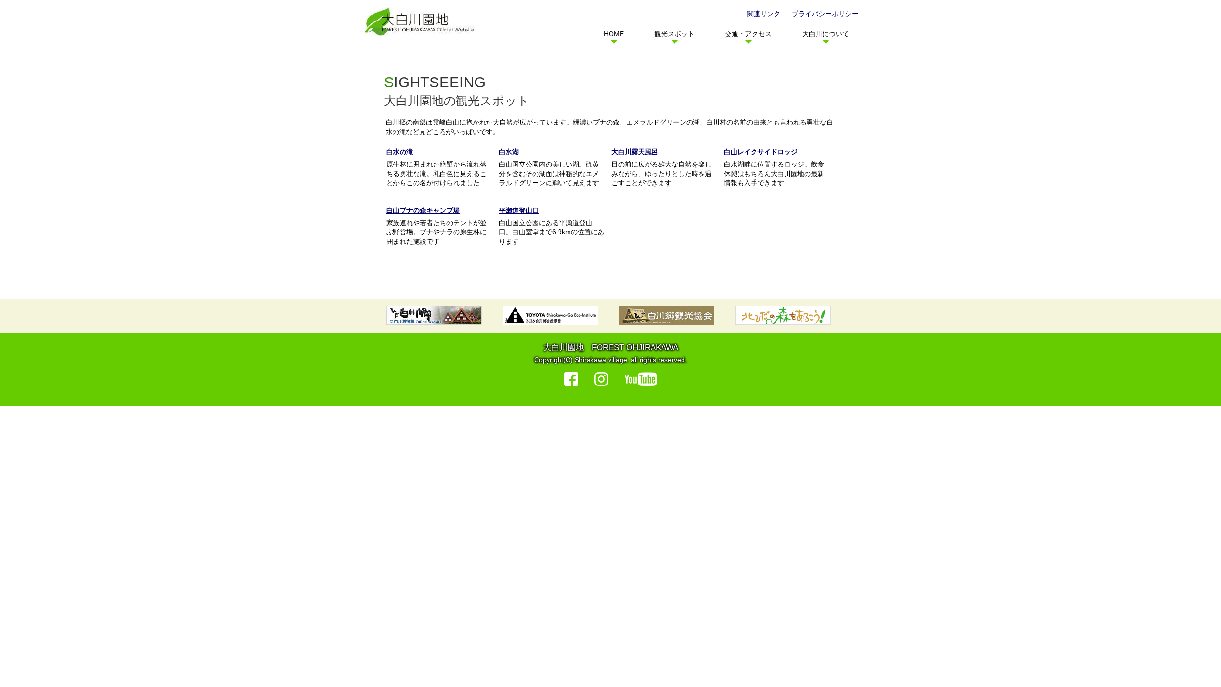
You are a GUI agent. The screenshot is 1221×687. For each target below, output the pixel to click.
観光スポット (674, 34)
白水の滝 (399, 152)
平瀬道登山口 (519, 210)
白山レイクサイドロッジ (760, 152)
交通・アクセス (748, 34)
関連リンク (763, 14)
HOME (614, 34)
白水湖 (509, 152)
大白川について (825, 34)
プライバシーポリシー (825, 14)
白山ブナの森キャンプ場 (423, 210)
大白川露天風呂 (634, 152)
